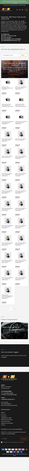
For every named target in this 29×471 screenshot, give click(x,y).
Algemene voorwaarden (7, 423)
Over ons (3, 414)
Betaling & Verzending (6, 419)
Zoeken (22, 55)
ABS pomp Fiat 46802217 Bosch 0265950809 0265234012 (20, 278)
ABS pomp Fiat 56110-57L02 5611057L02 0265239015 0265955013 (20, 105)
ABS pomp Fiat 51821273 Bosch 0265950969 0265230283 (20, 209)
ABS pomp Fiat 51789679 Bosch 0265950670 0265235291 (20, 244)
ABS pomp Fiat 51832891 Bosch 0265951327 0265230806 (7, 209)
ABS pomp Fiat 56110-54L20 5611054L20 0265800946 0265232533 (7, 105)
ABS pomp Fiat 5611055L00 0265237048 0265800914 (7, 88)
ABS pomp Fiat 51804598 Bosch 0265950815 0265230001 (7, 226)
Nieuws (3, 412)
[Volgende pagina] (18, 308)
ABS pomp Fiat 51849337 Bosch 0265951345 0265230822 (20, 192)
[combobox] (14, 55)
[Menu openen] (26, 9)
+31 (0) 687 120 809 (8, 393)
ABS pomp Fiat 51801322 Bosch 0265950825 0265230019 (20, 226)
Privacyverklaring (5, 421)
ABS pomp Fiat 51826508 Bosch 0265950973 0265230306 (20, 88)
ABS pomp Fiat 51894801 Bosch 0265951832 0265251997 (20, 174)
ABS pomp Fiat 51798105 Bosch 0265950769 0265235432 (7, 244)
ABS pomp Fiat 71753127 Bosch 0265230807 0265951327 (7, 140)
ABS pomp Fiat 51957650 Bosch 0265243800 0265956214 (20, 157)
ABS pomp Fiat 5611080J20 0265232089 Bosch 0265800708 (8, 122)
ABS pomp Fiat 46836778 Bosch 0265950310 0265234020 (7, 278)
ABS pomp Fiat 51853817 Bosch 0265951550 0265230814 (7, 192)
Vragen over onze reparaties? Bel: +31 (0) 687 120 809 (15, 5)
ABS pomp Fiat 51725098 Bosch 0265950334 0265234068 (20, 261)
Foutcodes (3, 416)
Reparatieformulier (14, 74)
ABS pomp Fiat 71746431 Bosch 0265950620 (20, 139)
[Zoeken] (17, 9)
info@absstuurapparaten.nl (8, 399)
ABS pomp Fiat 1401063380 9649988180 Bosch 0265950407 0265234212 (7, 296)
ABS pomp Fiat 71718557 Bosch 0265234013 (7, 157)
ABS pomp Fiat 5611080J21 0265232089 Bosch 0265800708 (21, 122)
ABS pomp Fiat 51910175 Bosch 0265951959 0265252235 (7, 174)
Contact (8, 335)
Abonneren (24, 438)
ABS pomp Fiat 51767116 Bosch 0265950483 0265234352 (7, 261)
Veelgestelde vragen (6, 417)
